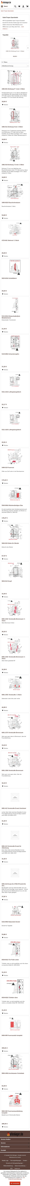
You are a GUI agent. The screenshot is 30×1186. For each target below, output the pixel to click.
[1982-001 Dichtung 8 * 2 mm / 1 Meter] (15, 78)
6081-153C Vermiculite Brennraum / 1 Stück (13, 619)
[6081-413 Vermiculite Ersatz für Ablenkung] (15, 835)
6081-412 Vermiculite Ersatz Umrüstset (14, 808)
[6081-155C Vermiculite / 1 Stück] (15, 683)
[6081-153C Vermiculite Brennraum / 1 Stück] (15, 608)
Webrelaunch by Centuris (15, 1157)
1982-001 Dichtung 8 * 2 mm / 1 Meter (13, 89)
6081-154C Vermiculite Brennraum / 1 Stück (13, 657)
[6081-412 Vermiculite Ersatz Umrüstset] (15, 797)
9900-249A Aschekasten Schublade (13, 1073)
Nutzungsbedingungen (15, 1160)
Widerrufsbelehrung (8, 1165)
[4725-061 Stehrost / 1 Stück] (15, 229)
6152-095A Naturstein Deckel (11, 922)
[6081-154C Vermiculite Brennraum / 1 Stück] (15, 645)
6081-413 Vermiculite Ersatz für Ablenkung (11, 847)
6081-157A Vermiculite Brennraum (12, 732)
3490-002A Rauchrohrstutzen (11, 202)
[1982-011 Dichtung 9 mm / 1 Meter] (15, 43)
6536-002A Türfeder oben (10, 997)
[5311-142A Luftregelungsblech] (15, 418)
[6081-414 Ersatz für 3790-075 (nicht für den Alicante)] (15, 873)
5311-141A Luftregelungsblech (11, 392)
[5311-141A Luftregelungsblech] (15, 381)
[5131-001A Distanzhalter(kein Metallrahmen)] (15, 305)
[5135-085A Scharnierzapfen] (15, 343)
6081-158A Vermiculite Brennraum (12, 770)
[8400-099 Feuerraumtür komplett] (15, 1024)
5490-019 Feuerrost (8, 467)
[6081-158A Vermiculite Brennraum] (15, 759)
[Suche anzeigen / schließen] (15, 6)
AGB (11, 1168)
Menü (6, 6)
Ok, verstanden (15, 1183)
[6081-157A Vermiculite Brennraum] (15, 721)
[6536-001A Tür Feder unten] (15, 948)
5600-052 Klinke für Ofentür (10, 543)
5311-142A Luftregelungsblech (11, 429)
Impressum (17, 1168)
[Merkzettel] (19, 6)
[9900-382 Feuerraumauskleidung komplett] (15, 1100)
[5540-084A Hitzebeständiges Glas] (15, 494)
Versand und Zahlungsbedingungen (14, 1163)
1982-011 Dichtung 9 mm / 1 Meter (15, 51)
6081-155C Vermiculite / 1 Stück (12, 694)
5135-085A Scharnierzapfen (10, 354)
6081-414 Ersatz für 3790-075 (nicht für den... (14, 884)
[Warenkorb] (27, 6)
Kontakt (25, 1160)
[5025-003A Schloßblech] (15, 267)
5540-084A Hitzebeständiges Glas (12, 505)
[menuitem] (4, 6)
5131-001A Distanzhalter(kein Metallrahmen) (11, 317)
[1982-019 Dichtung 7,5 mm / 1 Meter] (15, 153)
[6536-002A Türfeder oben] (15, 986)
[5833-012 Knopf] (15, 570)
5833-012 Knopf (7, 581)
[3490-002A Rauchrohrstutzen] (15, 191)
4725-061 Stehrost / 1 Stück (10, 240)
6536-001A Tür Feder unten (10, 959)
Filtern (5, 62)
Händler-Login (5, 1160)
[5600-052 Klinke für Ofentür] (15, 532)
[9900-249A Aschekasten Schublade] (15, 1062)
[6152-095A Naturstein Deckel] (15, 910)
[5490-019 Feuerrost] (15, 456)
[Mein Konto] (23, 6)
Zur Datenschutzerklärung (16, 1178)
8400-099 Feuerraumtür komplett (12, 1035)
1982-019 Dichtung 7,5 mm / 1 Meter (13, 164)
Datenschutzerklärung (20, 1165)
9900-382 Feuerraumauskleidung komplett (12, 1112)
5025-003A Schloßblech (9, 278)
